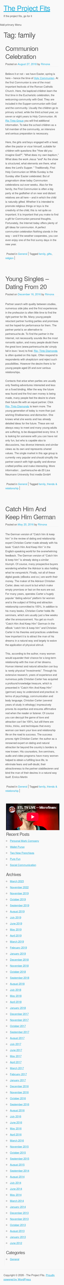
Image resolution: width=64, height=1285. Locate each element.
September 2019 (19, 905)
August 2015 (17, 1164)
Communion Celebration (21, 52)
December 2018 (19, 959)
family (42, 254)
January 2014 (18, 1207)
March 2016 (17, 1140)
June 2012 (16, 1243)
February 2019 (18, 947)
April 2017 (16, 1062)
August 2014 (17, 1176)
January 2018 (18, 1008)
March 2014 (17, 1201)
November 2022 (19, 887)
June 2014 (16, 1188)
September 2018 (19, 977)
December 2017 (19, 1014)
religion (9, 258)
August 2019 (17, 911)
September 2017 (19, 1032)
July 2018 (15, 990)
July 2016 (15, 1116)
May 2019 (16, 929)
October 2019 (18, 899)
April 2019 (16, 935)
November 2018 (19, 965)
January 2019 (18, 953)
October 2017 (18, 1026)
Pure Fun (15, 859)
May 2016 (16, 1128)
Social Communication (23, 865)
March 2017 (17, 1068)
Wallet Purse (17, 847)
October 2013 (18, 1225)
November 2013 (19, 1219)
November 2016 (19, 1092)
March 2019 (17, 941)
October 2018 (18, 971)
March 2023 (17, 881)
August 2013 (17, 1231)
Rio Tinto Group (14, 120)
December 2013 (19, 1213)
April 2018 (16, 1002)
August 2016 (17, 1110)
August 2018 (17, 983)
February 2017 (18, 1074)
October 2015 (18, 1152)
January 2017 (18, 1080)
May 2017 (16, 1056)
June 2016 (16, 1122)
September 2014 (19, 1170)
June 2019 (16, 923)
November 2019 (19, 893)
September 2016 (19, 1104)
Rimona (45, 64)
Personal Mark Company (24, 841)
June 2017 (16, 1050)
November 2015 (19, 1146)
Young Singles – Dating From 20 (27, 282)
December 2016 (19, 1086)
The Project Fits (27, 8)
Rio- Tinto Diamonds (46, 351)
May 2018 (16, 996)
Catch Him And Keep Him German (30, 512)
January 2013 (18, 1237)
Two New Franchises (22, 853)
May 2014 (16, 1195)
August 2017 (17, 1038)
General (22, 254)
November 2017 (19, 1020)
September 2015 (19, 1158)
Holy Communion (44, 78)
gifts (49, 254)
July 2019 (15, 917)
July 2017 (15, 1044)
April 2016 (16, 1134)
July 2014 (15, 1182)
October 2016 (18, 1098)
